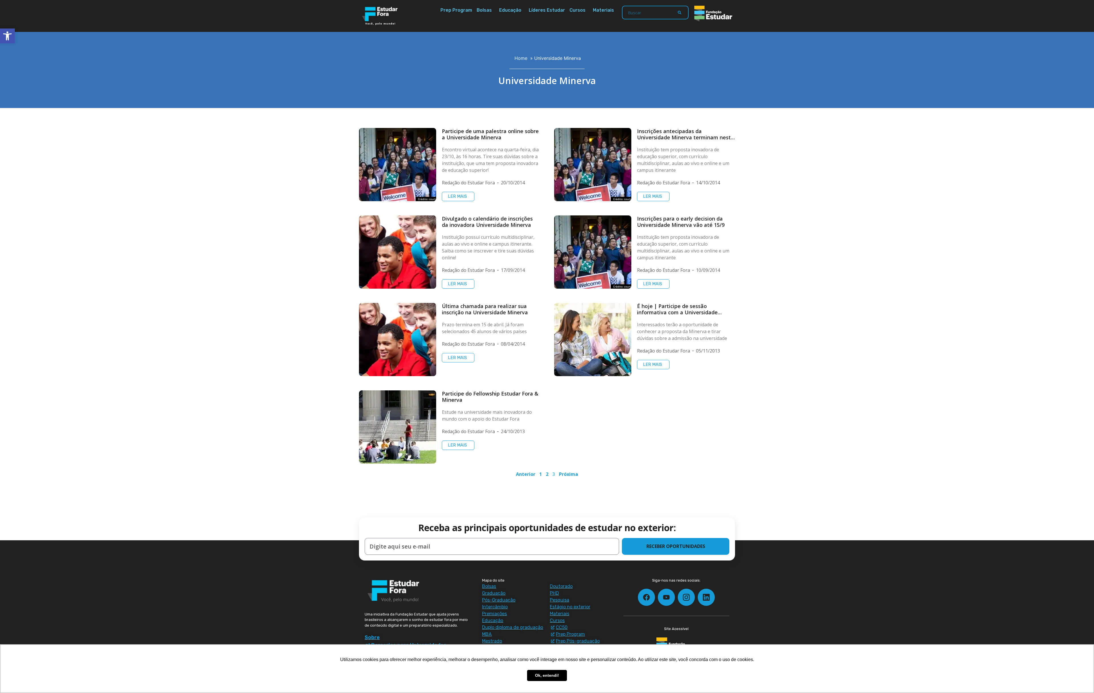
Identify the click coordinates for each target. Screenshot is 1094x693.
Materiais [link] (603, 10)
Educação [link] (510, 10)
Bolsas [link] (484, 10)
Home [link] (521, 58)
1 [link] (540, 474)
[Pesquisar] (679, 12)
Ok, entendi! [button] (547, 675)
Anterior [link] (525, 474)
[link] (7, 35)
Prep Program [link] (456, 10)
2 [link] (547, 474)
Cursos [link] (577, 10)
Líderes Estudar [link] (547, 10)
